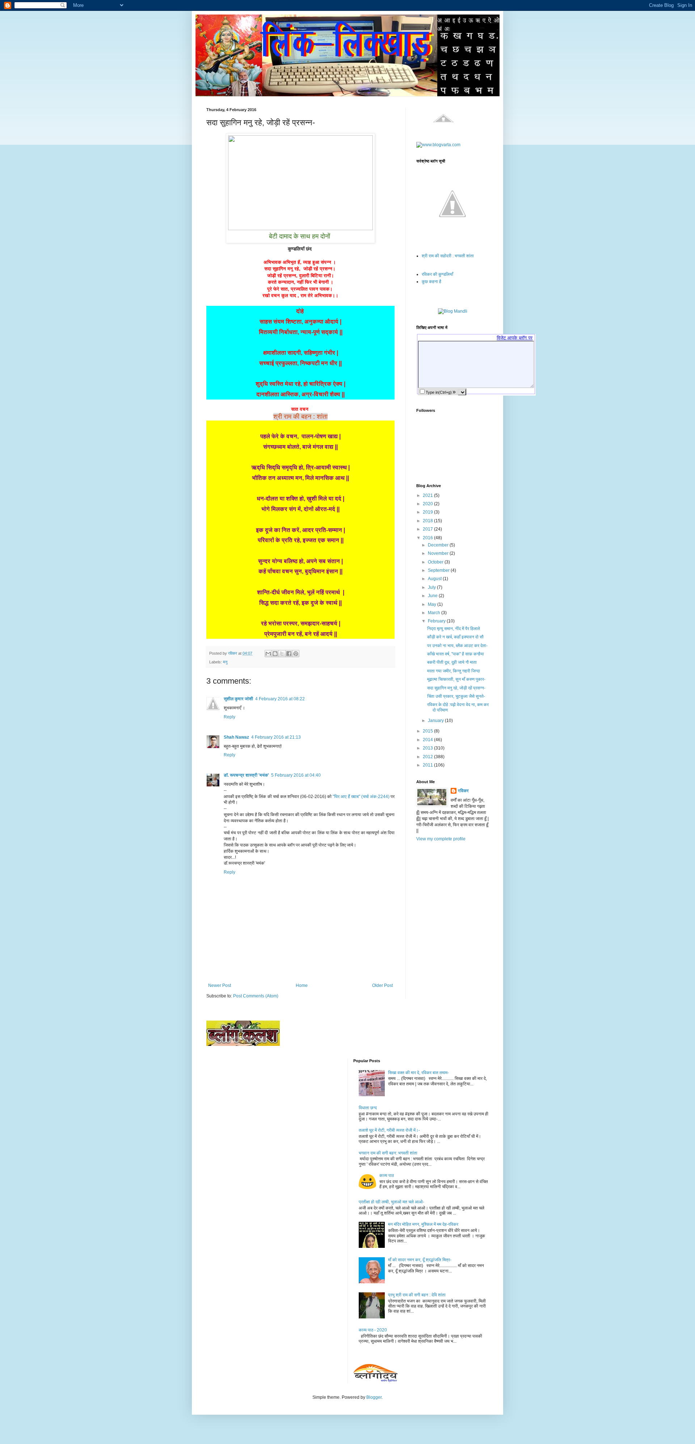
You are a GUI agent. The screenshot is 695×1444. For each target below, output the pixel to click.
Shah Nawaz (236, 737)
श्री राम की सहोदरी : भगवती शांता (448, 255)
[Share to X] (282, 653)
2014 (428, 739)
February (437, 621)
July (432, 587)
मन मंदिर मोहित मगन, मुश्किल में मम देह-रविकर (423, 1224)
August (435, 578)
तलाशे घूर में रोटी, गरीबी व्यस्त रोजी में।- (389, 1130)
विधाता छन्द (368, 1107)
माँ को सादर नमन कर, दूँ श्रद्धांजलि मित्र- (419, 1259)
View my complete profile (441, 838)
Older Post (382, 985)
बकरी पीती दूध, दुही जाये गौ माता (452, 662)
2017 (428, 529)
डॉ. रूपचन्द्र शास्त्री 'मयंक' (246, 775)
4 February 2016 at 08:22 (280, 698)
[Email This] (268, 653)
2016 (428, 537)
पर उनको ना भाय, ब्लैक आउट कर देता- (457, 645)
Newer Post (219, 985)
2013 (428, 748)
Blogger (374, 1397)
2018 (428, 520)
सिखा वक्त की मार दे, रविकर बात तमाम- (418, 1072)
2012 (428, 756)
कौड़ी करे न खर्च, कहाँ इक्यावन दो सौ (455, 636)
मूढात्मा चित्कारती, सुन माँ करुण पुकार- (456, 679)
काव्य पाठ (386, 1175)
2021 (428, 495)
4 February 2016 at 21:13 (276, 737)
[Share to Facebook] (288, 653)
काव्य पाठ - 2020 (373, 1330)
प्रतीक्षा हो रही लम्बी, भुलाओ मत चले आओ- (391, 1201)
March (434, 612)
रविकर (463, 790)
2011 (428, 765)
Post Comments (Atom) (255, 995)
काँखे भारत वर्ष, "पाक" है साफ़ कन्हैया (455, 653)
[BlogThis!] (275, 653)
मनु (225, 662)
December (439, 545)
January (436, 720)
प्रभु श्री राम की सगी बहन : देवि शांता (417, 1294)
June (433, 595)
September (439, 570)
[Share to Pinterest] (295, 653)
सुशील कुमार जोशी (238, 698)
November (439, 553)
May (432, 604)
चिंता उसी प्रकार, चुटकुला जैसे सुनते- (456, 696)
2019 (428, 512)
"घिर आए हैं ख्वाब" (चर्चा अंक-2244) (362, 796)
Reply (229, 716)
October (436, 562)
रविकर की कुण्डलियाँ (437, 274)
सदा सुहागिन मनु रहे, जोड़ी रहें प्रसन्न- (456, 688)
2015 (428, 731)
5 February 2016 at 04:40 (296, 775)
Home (302, 985)
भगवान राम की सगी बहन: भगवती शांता (388, 1153)
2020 (428, 503)
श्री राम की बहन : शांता (300, 416)
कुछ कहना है (431, 281)
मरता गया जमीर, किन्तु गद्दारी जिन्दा (453, 671)
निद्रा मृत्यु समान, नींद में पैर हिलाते (453, 628)
